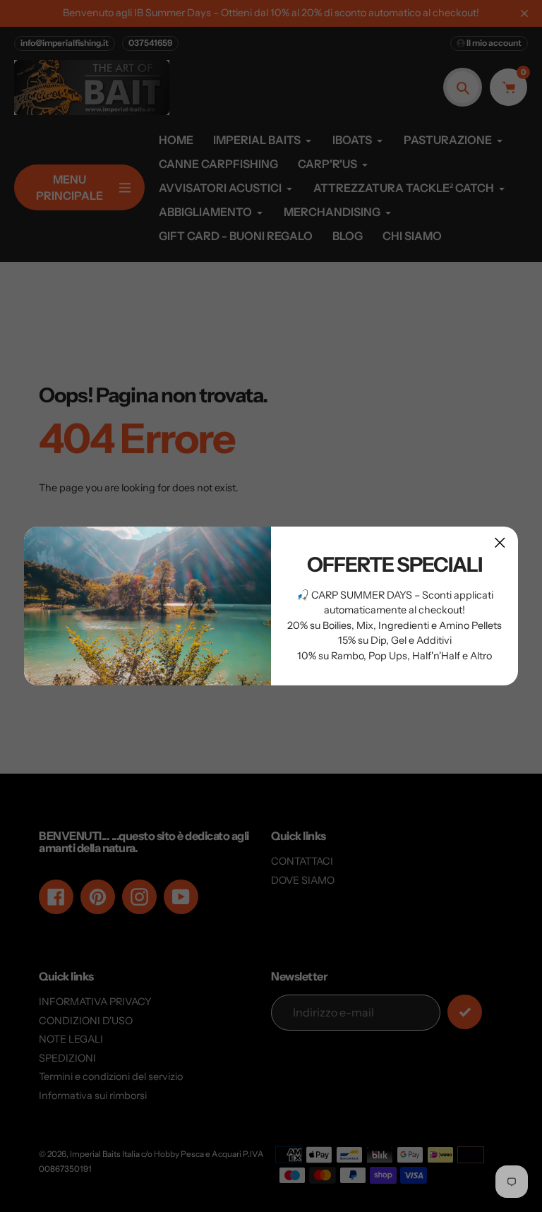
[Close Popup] (500, 542)
